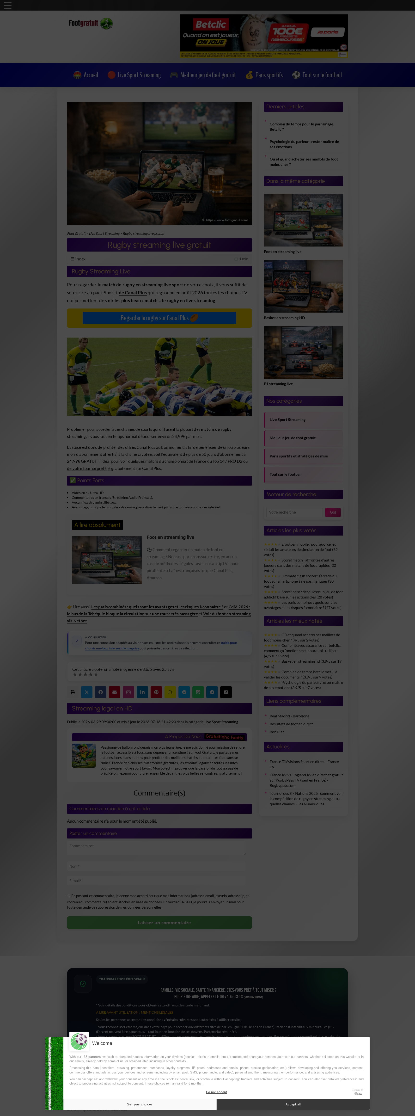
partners (94, 1057)
